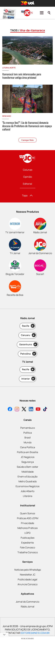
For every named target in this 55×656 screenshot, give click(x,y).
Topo (25, 195)
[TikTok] (45, 409)
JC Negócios (27, 457)
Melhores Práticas (27, 528)
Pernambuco (27, 427)
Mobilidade (28, 471)
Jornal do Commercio (27, 601)
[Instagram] (17, 409)
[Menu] (41, 12)
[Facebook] (10, 409)
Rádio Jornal (27, 606)
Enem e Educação (27, 476)
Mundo (27, 442)
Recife (27, 325)
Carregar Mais (27, 140)
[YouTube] (38, 409)
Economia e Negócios (27, 486)
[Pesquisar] (49, 12)
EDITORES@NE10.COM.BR (35, 633)
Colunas (27, 169)
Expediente (27, 542)
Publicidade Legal (27, 579)
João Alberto (27, 491)
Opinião (27, 176)
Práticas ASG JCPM (27, 518)
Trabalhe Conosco (27, 552)
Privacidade (27, 523)
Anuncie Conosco (27, 584)
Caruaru (28, 335)
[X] (24, 409)
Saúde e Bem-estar (27, 466)
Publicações (27, 537)
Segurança (27, 462)
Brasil (27, 437)
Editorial (27, 183)
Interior (27, 378)
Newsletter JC (27, 574)
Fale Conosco (27, 547)
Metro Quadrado (27, 481)
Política (27, 432)
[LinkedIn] (31, 409)
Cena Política (27, 447)
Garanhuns (27, 344)
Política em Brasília (27, 452)
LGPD (27, 533)
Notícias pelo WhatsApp (27, 569)
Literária (27, 496)
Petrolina (27, 353)
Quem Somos (27, 513)
